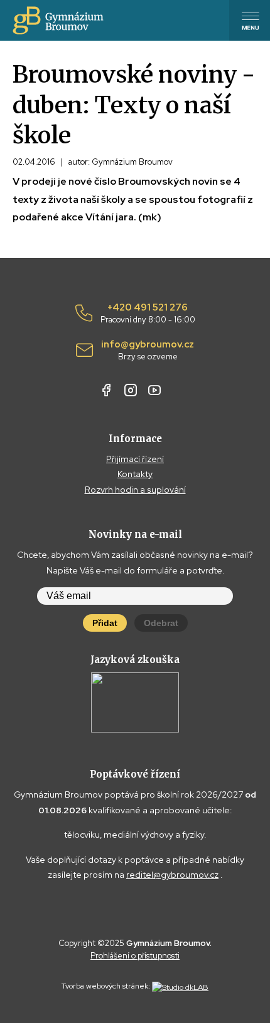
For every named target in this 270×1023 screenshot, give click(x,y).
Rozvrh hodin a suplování (135, 489)
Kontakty (135, 474)
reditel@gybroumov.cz (172, 874)
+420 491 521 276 (147, 314)
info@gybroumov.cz (147, 350)
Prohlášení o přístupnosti (135, 955)
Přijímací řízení (135, 459)
